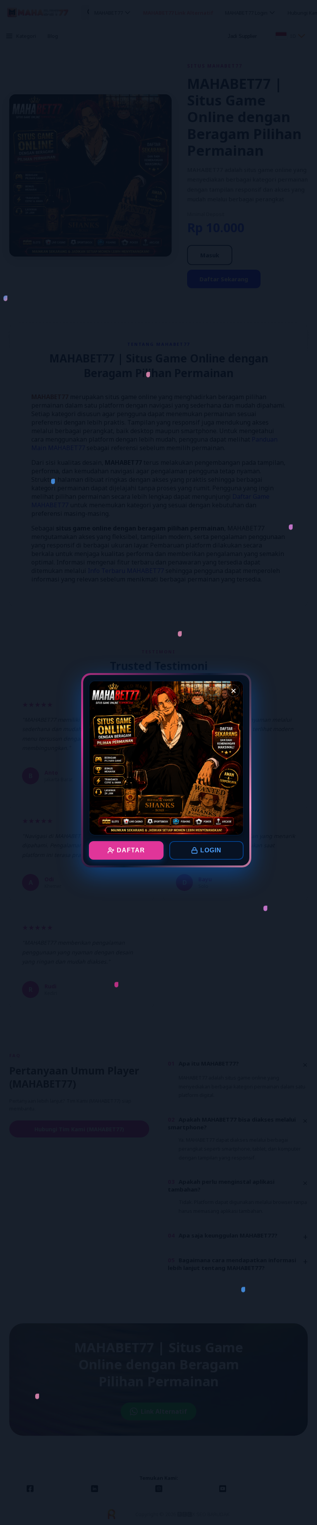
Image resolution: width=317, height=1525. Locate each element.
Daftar (131, 850)
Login (211, 850)
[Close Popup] (233, 691)
